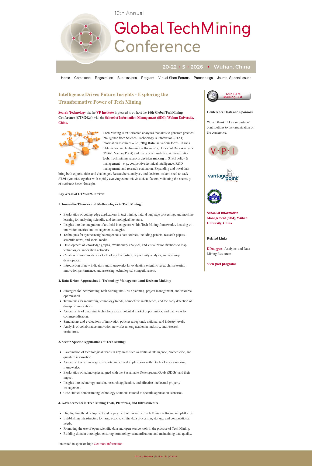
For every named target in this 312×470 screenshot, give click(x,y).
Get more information (108, 443)
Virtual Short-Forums (174, 77)
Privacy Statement (144, 456)
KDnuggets (214, 248)
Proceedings (203, 77)
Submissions (127, 77)
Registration (104, 77)
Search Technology (72, 112)
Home (65, 77)
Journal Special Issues (234, 77)
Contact (173, 456)
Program (147, 77)
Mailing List (161, 456)
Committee (82, 77)
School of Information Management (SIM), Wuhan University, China (227, 217)
